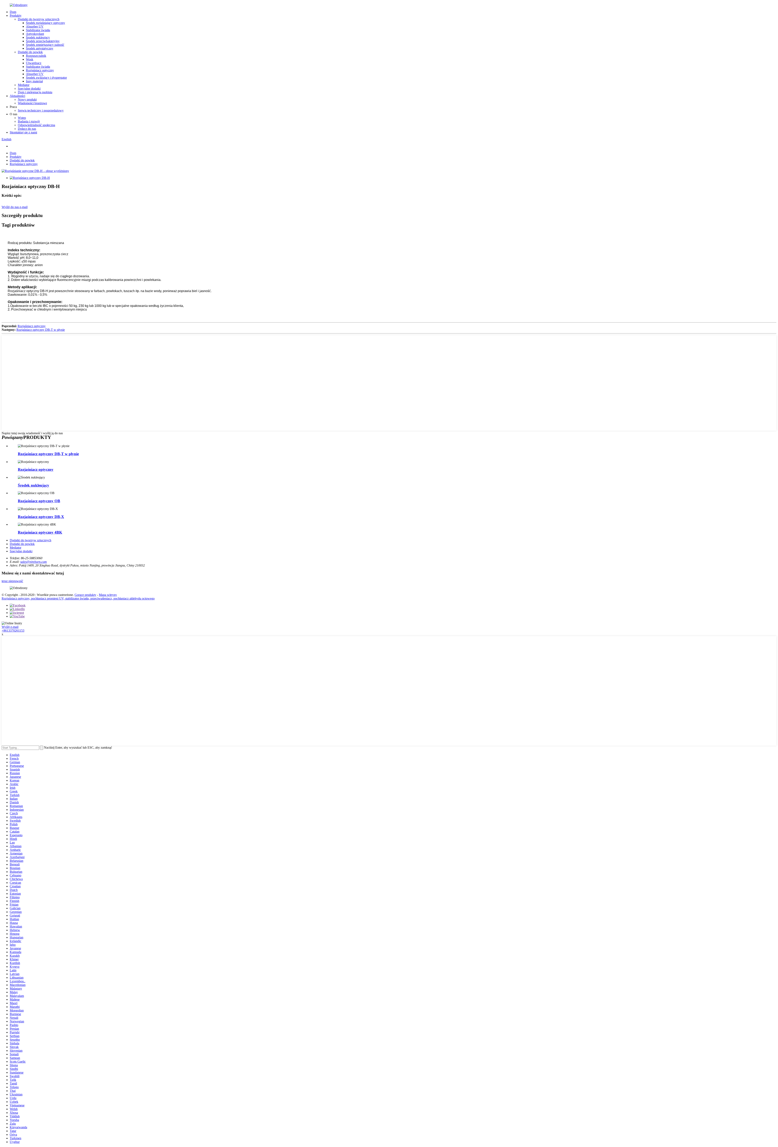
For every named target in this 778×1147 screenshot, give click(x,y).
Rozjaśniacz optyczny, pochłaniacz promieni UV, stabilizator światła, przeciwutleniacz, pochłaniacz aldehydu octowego (78, 598)
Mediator (23, 85)
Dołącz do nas (27, 128)
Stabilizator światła (38, 30)
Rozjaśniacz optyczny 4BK (40, 532)
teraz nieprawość (12, 581)
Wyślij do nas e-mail (15, 207)
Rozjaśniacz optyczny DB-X (41, 517)
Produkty (15, 15)
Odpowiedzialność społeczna (36, 125)
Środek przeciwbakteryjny (43, 41)
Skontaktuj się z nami (23, 132)
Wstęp (22, 117)
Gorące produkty (85, 595)
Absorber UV (35, 26)
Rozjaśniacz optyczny (40, 70)
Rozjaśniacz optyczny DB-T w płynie (40, 329)
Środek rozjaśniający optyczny (45, 23)
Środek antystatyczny (39, 48)
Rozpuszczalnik (36, 55)
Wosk (29, 59)
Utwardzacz (33, 63)
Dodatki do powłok (30, 52)
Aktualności (17, 96)
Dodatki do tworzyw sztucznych (38, 19)
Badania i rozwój (29, 121)
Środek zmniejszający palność (45, 44)
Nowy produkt (27, 99)
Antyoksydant (35, 33)
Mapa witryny (108, 595)
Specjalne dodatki (29, 88)
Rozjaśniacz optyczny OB (39, 501)
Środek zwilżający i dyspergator (46, 77)
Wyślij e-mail (10, 627)
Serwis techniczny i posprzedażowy (41, 110)
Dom (13, 12)
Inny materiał (34, 81)
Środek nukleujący (38, 37)
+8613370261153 (13, 630)
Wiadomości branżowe (32, 103)
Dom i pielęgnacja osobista (35, 92)
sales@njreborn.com (33, 561)
